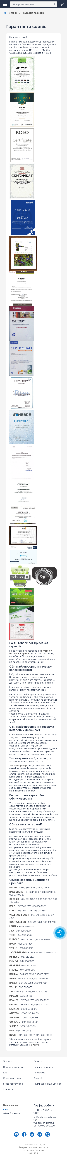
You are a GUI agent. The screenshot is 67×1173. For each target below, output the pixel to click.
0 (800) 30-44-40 (12, 1113)
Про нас (7, 1061)
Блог (5, 1072)
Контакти (34, 1045)
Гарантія (38, 1061)
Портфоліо (39, 1072)
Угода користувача (13, 1084)
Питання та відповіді (44, 1067)
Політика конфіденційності (47, 1084)
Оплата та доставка (13, 1067)
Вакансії (38, 1078)
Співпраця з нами (12, 1078)
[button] (60, 933)
